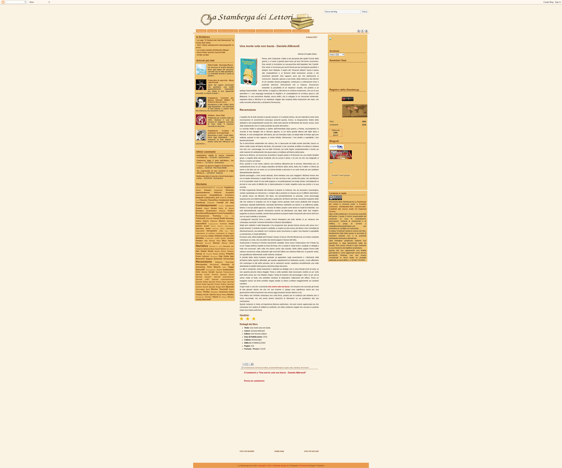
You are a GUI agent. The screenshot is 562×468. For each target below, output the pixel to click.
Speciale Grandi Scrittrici (207, 274)
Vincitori (208, 297)
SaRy (224, 267)
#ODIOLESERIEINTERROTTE (205, 187)
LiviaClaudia (209, 238)
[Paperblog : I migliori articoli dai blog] (336, 149)
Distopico (200, 211)
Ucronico (214, 292)
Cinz (197, 200)
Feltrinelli (200, 218)
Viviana (224, 297)
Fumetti (216, 218)
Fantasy (217, 216)
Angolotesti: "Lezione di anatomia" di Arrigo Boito (221, 132)
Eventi (220, 213)
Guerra (206, 221)
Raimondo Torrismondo (224, 259)
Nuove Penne (220, 251)
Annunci (207, 190)
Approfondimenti (203, 193)
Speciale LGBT (202, 279)
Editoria (222, 211)
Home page (279, 451)
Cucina (221, 206)
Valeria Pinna (221, 294)
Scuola (219, 270)
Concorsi (210, 202)
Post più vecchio (311, 451)
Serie (198, 272)
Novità (210, 251)
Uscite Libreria (209, 295)
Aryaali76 (230, 193)
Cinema (230, 198)
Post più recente (247, 451)
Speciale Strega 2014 (217, 287)
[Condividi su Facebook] (252, 364)
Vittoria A (216, 297)
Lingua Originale (215, 236)
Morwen (216, 243)
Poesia (215, 254)
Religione (219, 262)
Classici (203, 200)
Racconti (200, 259)
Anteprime (218, 190)
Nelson (223, 249)
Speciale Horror (227, 274)
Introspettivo (212, 231)
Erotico (231, 211)
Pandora (230, 251)
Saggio (231, 267)
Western (230, 297)
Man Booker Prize (212, 241)
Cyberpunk (229, 206)
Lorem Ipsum (220, 238)
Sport (208, 289)
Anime (198, 190)
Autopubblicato (215, 195)
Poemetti (209, 254)
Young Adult (201, 300)
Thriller (206, 292)
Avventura (229, 195)
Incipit (231, 224)
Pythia (226, 256)
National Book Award (211, 249)
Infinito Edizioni (217, 226)
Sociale (211, 272)
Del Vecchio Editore (261, 367)
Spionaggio (200, 289)
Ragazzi (209, 259)
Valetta (230, 294)
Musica (224, 243)
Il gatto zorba (288, 367)
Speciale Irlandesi (203, 277)
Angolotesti (229, 187)
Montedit (208, 243)
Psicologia (213, 256)
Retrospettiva (201, 265)
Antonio (230, 190)
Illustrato (230, 221)
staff (208, 299)
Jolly (221, 231)
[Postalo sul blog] (246, 364)
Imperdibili (201, 223)
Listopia (226, 236)
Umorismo (223, 292)
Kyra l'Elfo (229, 231)
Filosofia (209, 218)
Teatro (231, 289)
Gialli (222, 218)
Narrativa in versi (215, 246)
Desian (214, 208)
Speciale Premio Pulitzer (216, 284)
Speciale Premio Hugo (217, 282)
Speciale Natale (202, 282)
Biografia (199, 198)
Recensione (204, 261)
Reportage (230, 262)
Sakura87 (200, 269)
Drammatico (211, 211)
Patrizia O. (200, 254)
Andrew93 (219, 187)
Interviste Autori (203, 228)
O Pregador (293, 466)
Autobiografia (201, 195)
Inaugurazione (213, 224)
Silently (204, 272)
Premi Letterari (202, 256)
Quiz (232, 256)
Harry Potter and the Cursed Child (211, 52)
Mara (224, 241)
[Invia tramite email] (244, 364)
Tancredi (223, 289)
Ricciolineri (214, 264)
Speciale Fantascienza (225, 272)
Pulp (220, 256)
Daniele (199, 208)
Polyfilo (230, 254)
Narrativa (202, 245)
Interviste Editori (218, 228)
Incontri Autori (202, 226)
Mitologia (199, 243)
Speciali (230, 286)
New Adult (230, 249)
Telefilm (199, 292)
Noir (197, 251)
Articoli (217, 192)
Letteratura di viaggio (225, 233)
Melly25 (231, 241)
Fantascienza (202, 216)
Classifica (213, 200)
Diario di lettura (226, 208)
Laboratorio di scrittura (205, 233)
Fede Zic (229, 216)
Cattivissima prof (211, 198)
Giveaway (230, 218)
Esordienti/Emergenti (206, 213)
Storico (214, 289)
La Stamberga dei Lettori (247, 466)
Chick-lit (223, 197)
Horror (222, 221)
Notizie (204, 251)
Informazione (229, 226)
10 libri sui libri (203, 55)
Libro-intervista (202, 236)
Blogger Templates (316, 466)
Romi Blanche (214, 267)
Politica (222, 254)
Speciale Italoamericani (224, 277)
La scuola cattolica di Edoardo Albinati (213, 50)
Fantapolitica (228, 213)
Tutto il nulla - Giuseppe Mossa (220, 65)
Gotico (198, 221)
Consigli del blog (225, 203)
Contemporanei (206, 205)
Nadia (231, 243)
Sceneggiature (211, 270)
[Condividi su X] (249, 364)
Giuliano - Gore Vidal (216, 115)
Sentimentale (228, 270)
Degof (206, 208)
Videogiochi (200, 297)
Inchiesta (223, 224)
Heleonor (213, 221)
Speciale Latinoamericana (223, 279)
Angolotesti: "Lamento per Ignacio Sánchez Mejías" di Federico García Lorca (221, 100)
